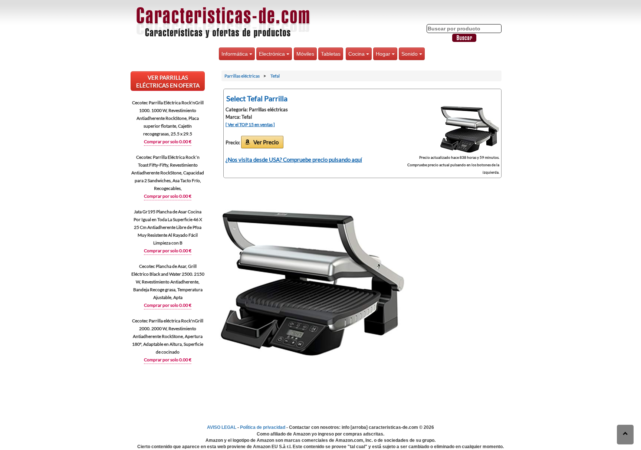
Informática (235, 54)
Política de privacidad (262, 427)
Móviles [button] (305, 54)
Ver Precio (266, 142)
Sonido (410, 54)
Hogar (384, 54)
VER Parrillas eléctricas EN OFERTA (168, 81)
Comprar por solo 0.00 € (167, 141)
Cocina (357, 54)
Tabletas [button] (331, 54)
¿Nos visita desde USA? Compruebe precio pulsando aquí (294, 159)
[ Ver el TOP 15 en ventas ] (250, 124)
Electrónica (272, 54)
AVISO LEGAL (221, 427)
